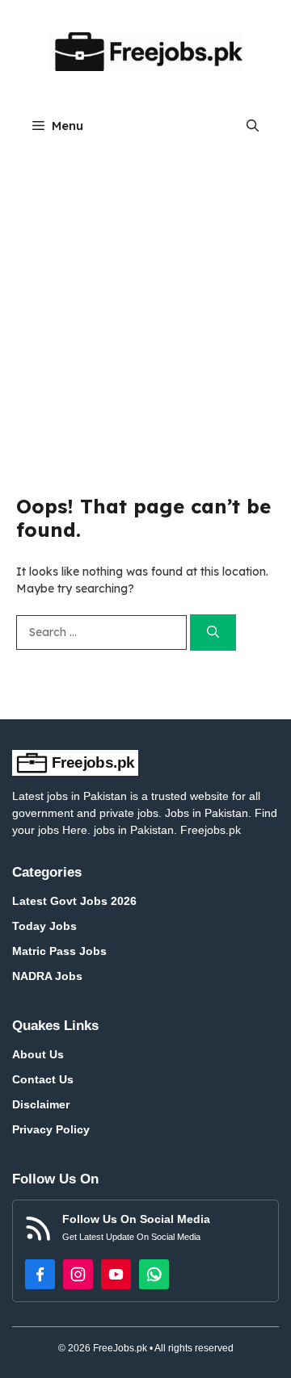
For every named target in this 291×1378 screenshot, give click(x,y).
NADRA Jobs (47, 976)
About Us (38, 1054)
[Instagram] (78, 1274)
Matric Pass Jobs (59, 950)
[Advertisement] (145, 301)
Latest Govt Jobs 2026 (74, 900)
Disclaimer (41, 1104)
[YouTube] (116, 1274)
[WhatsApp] (154, 1274)
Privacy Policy (51, 1129)
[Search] (213, 632)
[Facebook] (40, 1274)
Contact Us (43, 1079)
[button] (252, 125)
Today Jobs (44, 925)
